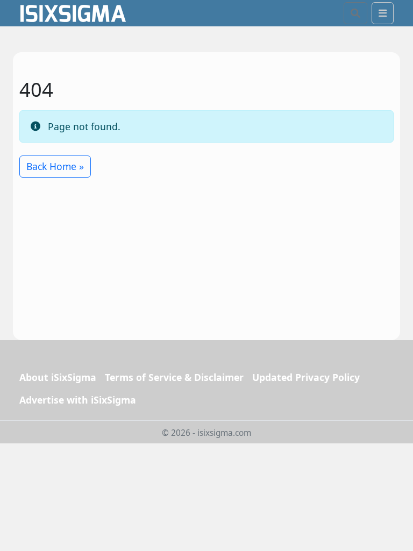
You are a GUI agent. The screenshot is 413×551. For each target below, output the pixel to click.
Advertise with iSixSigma (77, 399)
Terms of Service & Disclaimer (174, 377)
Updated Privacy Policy (306, 377)
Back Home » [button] (55, 166)
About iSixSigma (57, 377)
